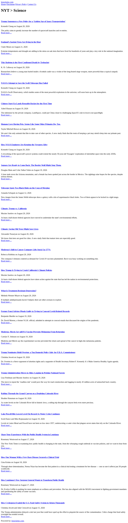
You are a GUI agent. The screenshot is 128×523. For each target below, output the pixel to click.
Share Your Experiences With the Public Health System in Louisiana (30, 434)
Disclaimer (10, 4)
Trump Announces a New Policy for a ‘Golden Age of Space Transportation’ (33, 21)
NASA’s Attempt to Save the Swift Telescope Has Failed (24, 83)
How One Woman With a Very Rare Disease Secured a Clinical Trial (30, 457)
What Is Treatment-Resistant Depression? (18, 291)
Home (3, 4)
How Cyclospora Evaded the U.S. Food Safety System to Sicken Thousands (33, 503)
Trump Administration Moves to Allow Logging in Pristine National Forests (33, 373)
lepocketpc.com (7, 2)
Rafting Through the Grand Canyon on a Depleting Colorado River (29, 393)
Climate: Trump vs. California (14, 209)
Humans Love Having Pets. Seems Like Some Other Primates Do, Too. (30, 124)
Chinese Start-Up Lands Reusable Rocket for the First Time (26, 104)
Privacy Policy (21, 4)
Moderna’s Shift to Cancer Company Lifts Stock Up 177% (26, 250)
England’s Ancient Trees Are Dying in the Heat (21, 42)
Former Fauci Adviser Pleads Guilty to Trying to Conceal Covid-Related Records (35, 311)
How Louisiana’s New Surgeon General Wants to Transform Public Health (32, 480)
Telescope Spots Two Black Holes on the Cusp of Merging (25, 188)
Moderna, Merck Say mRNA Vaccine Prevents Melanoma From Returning (33, 332)
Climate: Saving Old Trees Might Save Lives (19, 229)
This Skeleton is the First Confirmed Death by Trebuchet (25, 62)
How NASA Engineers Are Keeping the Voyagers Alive (24, 145)
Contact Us (31, 4)
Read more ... (6, 33)
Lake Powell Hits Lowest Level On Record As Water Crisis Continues (30, 414)
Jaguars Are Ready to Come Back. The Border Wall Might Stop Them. (31, 165)
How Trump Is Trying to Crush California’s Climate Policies (26, 270)
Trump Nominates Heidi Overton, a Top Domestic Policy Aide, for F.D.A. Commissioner (38, 352)
